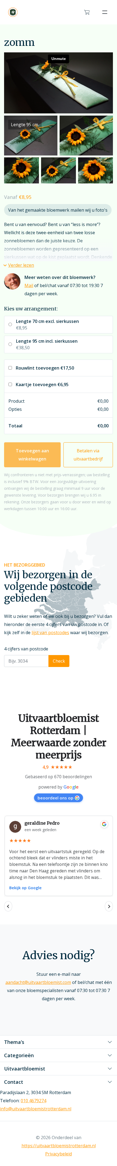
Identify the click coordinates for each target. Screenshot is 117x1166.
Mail (28, 285)
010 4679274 (33, 1101)
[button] (19, 265)
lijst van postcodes (50, 633)
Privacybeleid (58, 1154)
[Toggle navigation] (105, 12)
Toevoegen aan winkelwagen (32, 455)
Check (59, 661)
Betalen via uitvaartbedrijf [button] (88, 455)
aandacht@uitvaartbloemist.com (38, 982)
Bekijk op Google (25, 887)
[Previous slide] (8, 906)
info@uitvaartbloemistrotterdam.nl (35, 1109)
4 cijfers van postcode (26, 649)
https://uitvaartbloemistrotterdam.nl (58, 1146)
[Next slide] (109, 906)
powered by (58, 787)
